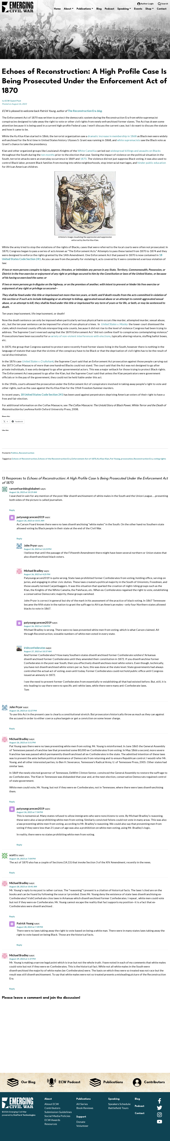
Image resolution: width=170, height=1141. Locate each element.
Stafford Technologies (24, 1115)
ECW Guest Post (13, 100)
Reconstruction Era (143, 458)
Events (138, 9)
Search (164, 3)
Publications (84, 9)
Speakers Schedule (119, 1104)
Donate (80, 1121)
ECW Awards (52, 1119)
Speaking (123, 9)
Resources (50, 1123)
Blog (99, 9)
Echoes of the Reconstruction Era (54, 458)
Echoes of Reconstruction (24, 458)
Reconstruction (26, 453)
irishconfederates (34, 647)
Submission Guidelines (58, 1111)
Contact (161, 9)
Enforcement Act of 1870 (83, 458)
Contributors (52, 1108)
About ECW (51, 1104)
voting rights (159, 458)
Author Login (147, 3)
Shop (148, 9)
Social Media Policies (57, 1115)
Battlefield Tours (118, 1108)
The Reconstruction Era (82, 110)
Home (57, 9)
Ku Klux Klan (103, 458)
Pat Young (115, 458)
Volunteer (82, 1125)
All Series (82, 1104)
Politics (14, 453)
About (67, 9)
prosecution (127, 458)
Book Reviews (84, 1108)
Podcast (109, 9)
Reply (12, 510)
